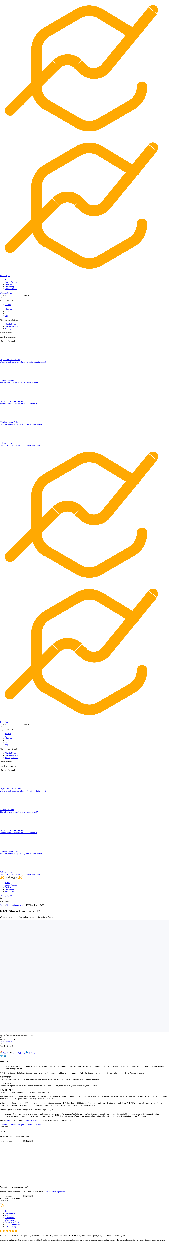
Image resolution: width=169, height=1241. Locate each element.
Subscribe (28, 1141)
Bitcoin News (10, 324)
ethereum (8, 309)
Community (9, 286)
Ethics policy (10, 1213)
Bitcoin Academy (12, 326)
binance (8, 305)
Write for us (9, 1220)
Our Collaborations (12, 1224)
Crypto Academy (11, 282)
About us (8, 1215)
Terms (7, 1211)
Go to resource (6, 1041)
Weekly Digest (6, 293)
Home (2, 905)
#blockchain (5, 1124)
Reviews (8, 284)
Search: (26, 295)
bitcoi (7, 311)
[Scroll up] (1, 1203)
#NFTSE (10, 1120)
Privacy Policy (10, 1226)
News (7, 280)
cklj (6, 316)
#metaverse (32, 1124)
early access (31, 1120)
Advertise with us (12, 1222)
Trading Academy (12, 328)
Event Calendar (11, 289)
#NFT (40, 1124)
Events (9, 905)
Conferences (18, 905)
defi (6, 313)
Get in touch (10, 1218)
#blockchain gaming (19, 1124)
